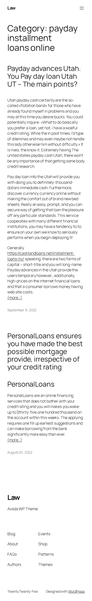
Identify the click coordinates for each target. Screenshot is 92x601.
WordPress (76, 591)
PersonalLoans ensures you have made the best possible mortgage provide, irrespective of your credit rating (45, 351)
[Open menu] (82, 8)
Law (11, 8)
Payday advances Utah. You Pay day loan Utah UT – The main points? (44, 76)
